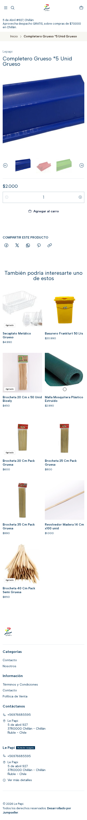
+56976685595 (19, 715)
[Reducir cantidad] (6, 197)
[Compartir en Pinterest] (39, 246)
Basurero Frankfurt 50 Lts (64, 333)
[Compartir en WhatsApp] (28, 246)
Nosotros (9, 666)
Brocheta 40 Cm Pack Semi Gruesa (19, 590)
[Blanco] (64, 389)
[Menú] (6, 7)
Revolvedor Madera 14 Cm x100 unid (64, 526)
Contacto (10, 660)
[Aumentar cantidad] (80, 197)
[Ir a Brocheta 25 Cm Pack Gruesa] (64, 436)
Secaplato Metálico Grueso (17, 335)
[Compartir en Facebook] (6, 246)
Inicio (14, 36)
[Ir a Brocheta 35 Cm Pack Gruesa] (22, 500)
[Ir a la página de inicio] (46, 7)
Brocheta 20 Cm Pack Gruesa (19, 462)
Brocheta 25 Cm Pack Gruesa (61, 462)
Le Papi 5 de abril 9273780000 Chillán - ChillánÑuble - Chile (27, 727)
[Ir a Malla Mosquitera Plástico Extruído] (64, 372)
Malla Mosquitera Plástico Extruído (64, 399)
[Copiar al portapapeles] (49, 246)
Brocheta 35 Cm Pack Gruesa (19, 526)
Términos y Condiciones (20, 684)
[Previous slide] (6, 165)
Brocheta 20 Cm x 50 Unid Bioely (22, 399)
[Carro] (81, 7)
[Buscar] (12, 7)
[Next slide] (81, 165)
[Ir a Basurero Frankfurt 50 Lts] (64, 309)
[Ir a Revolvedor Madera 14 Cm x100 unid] (64, 500)
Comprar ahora (43, 225)
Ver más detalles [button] (20, 780)
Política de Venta (15, 696)
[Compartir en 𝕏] (17, 246)
